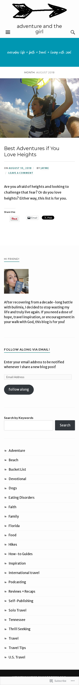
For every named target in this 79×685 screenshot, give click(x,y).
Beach (13, 460)
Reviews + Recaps (22, 591)
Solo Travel (17, 610)
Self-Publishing (21, 601)
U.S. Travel (17, 657)
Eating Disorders (22, 497)
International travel (24, 573)
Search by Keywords (18, 417)
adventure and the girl (39, 28)
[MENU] (8, 32)
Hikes (13, 544)
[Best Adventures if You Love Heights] (39, 136)
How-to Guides (21, 554)
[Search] (69, 32)
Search (65, 425)
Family (14, 516)
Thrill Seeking (19, 629)
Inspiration (17, 563)
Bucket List (17, 469)
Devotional (17, 479)
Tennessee (17, 620)
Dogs (13, 488)
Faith (12, 507)
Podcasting (17, 582)
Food (12, 535)
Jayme (45, 168)
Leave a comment (20, 172)
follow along (19, 389)
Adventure (17, 451)
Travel (14, 638)
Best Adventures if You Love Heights (31, 151)
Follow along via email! (27, 349)
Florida (14, 526)
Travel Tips (17, 648)
